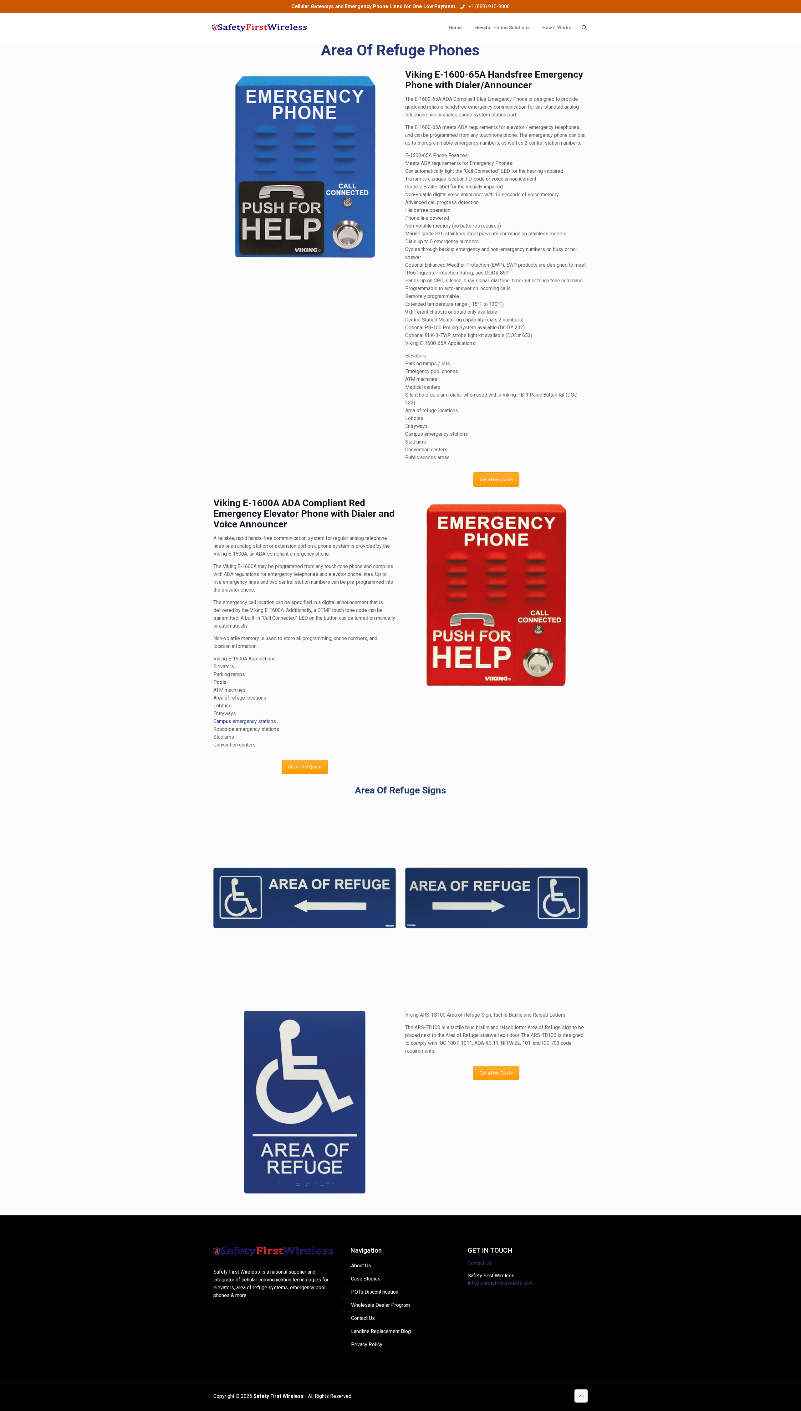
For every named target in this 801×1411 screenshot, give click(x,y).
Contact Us (363, 1318)
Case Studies (365, 1279)
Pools (220, 682)
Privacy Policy (366, 1344)
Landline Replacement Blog (381, 1331)
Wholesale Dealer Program (380, 1305)
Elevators (223, 667)
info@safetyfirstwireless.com (500, 1283)
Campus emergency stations (244, 721)
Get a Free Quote (496, 479)
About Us (361, 1266)
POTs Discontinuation (374, 1292)
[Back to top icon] (581, 1396)
